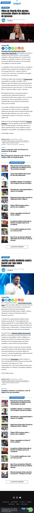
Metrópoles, (15, 359)
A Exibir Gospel (5, 502)
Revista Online (24, 504)
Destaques (22, 502)
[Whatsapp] (12, 48)
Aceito (23, 508)
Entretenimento (14, 502)
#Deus (21, 139)
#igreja (4, 144)
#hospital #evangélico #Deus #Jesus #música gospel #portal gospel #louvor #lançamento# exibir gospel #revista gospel (15, 142)
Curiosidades (11, 504)
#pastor (21, 144)
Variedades (29, 502)
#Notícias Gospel (13, 144)
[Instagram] (19, 48)
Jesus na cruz (28, 79)
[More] (22, 48)
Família (17, 504)
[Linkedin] (9, 48)
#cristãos (15, 139)
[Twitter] (6, 48)
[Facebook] (3, 48)
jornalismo (10, 20)
